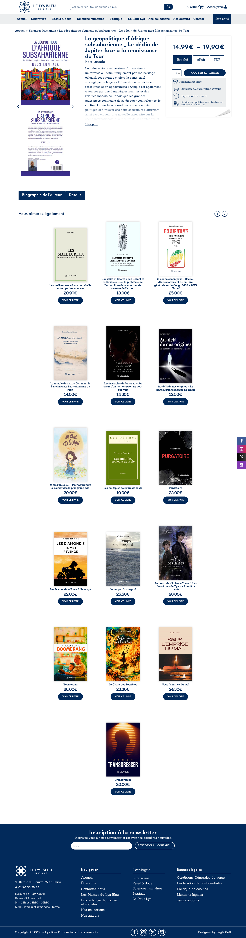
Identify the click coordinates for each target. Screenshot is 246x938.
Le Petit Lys (136, 19)
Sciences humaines (90, 19)
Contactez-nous (93, 889)
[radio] (182, 59)
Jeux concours (188, 900)
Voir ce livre (70, 300)
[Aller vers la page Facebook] (134, 932)
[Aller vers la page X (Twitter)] (152, 932)
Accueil (22, 19)
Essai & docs (142, 883)
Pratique (116, 19)
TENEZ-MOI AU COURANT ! (154, 845)
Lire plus (91, 124)
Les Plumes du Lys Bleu (100, 895)
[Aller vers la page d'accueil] (42, 871)
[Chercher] (168, 7)
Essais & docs (61, 19)
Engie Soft (223, 932)
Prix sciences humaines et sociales (99, 902)
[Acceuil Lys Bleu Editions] (37, 7)
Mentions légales (190, 895)
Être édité (222, 19)
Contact (198, 19)
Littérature (38, 19)
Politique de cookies (192, 889)
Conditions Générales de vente (201, 878)
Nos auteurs (181, 19)
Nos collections (159, 19)
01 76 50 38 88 (28, 887)
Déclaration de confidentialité (200, 883)
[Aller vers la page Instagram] (143, 932)
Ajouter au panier (205, 72)
